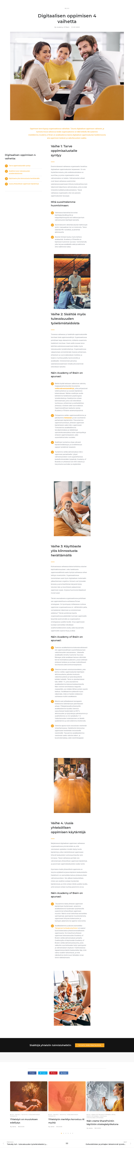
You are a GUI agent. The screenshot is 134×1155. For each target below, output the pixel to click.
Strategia (103, 1116)
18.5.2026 (98, 1128)
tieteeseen (68, 418)
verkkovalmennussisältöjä (64, 388)
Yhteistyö (13, 1116)
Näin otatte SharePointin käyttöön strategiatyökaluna (102, 1123)
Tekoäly (18, 1114)
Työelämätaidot (34, 1114)
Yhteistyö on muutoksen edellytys (24, 1121)
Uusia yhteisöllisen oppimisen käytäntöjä (24, 184)
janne (14, 1126)
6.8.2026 (59, 1126)
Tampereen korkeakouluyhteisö (66, 928)
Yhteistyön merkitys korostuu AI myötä (66, 1121)
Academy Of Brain (63, 27)
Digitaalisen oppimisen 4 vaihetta (67, 18)
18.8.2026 (21, 1126)
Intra (113, 1114)
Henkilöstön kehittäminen (101, 1114)
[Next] (128, 1106)
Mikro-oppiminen (93, 1116)
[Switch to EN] (67, 1149)
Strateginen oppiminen (95, 1117)
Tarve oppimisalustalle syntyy (19, 166)
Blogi (67, 8)
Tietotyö (24, 1114)
